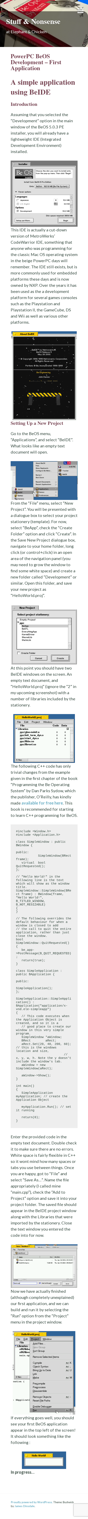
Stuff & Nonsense (33, 21)
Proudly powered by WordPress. (32, 1502)
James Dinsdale (25, 1506)
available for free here (42, 802)
